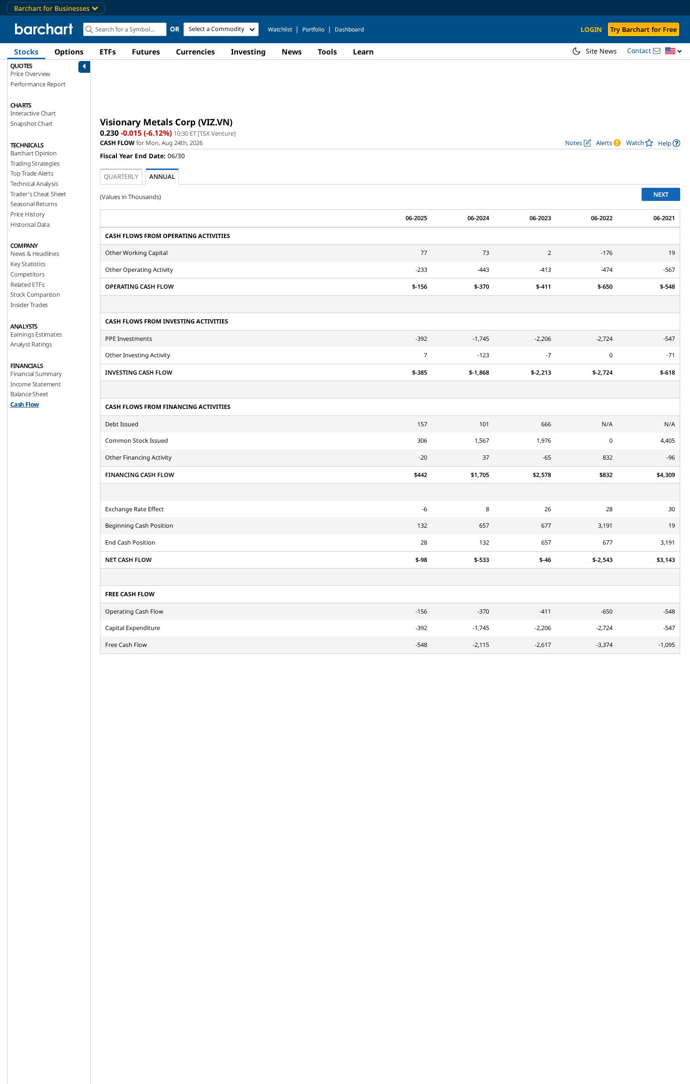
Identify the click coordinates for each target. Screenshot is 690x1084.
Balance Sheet (29, 394)
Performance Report (37, 84)
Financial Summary (36, 373)
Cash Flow (24, 404)
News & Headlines (34, 253)
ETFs (108, 51)
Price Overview (30, 73)
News (292, 51)
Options (69, 51)
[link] (669, 142)
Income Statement (35, 384)
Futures (146, 51)
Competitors (27, 274)
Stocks (26, 51)
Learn (363, 51)
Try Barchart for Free (643, 29)
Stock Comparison (35, 294)
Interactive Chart (33, 113)
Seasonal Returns (33, 204)
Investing (248, 51)
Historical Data (30, 224)
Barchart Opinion (33, 153)
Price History (27, 214)
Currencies (195, 51)
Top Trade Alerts (32, 173)
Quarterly (121, 176)
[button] (673, 51)
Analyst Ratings (31, 344)
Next (660, 194)
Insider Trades (29, 304)
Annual (162, 176)
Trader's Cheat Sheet (38, 194)
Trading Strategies (34, 163)
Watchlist (280, 29)
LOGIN (591, 29)
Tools (327, 51)
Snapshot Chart (31, 123)
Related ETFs (27, 284)
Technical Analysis (34, 183)
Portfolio (313, 29)
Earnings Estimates (35, 334)
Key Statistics (28, 264)
